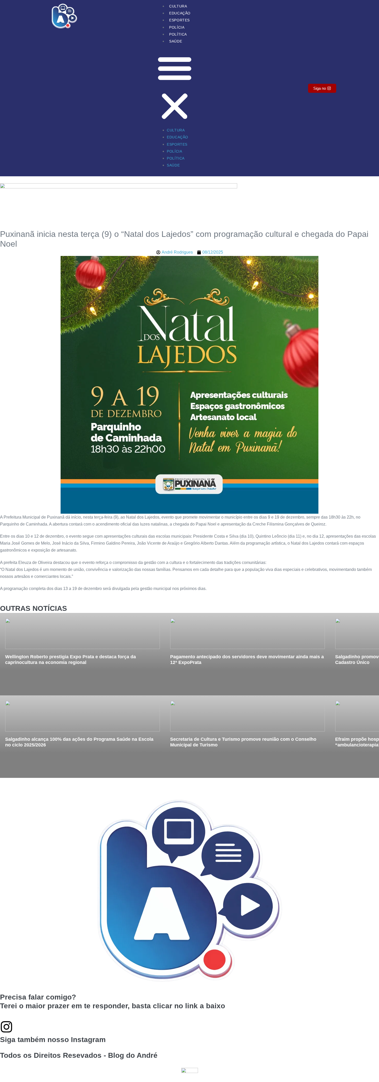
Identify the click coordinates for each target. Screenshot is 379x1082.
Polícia (176, 27)
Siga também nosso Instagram (53, 1040)
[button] (174, 88)
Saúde (175, 41)
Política (178, 34)
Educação (180, 13)
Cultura (178, 6)
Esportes (179, 20)
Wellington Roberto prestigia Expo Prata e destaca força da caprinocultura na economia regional (70, 659)
